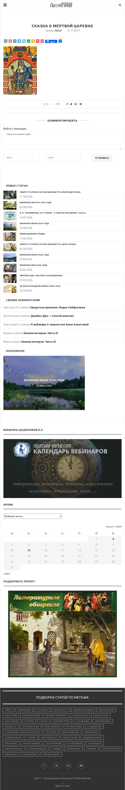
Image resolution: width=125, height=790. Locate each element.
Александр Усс (60, 710)
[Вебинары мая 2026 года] (9, 268)
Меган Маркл (11, 743)
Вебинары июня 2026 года (34, 254)
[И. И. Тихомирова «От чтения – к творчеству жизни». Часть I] (9, 215)
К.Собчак (31, 738)
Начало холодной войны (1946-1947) (40, 286)
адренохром (11, 754)
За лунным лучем (30, 727)
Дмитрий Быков (103, 721)
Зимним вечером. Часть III (40, 333)
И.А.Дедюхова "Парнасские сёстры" (22, 732)
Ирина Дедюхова (70, 732)
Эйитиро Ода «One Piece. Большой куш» (41, 275)
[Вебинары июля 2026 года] (9, 226)
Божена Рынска (80, 715)
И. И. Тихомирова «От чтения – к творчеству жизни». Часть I (53, 213)
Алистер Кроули (106, 710)
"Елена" (8, 710)
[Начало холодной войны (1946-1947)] (9, 289)
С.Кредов (56, 749)
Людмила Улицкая (92, 738)
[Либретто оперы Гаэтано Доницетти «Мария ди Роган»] (9, 195)
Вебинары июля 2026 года (34, 223)
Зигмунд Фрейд (74, 727)
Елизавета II (10, 727)
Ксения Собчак (70, 738)
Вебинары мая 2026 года (33, 265)
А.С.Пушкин (42, 710)
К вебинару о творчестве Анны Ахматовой (60, 324)
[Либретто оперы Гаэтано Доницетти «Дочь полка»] (9, 247)
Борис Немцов (12, 721)
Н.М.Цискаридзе (53, 743)
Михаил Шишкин (31, 743)
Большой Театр (100, 715)
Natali (58, 30)
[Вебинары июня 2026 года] (9, 257)
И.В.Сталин (51, 732)
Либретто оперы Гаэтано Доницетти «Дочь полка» (48, 244)
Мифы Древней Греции (32, 234)
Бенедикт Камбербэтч (56, 715)
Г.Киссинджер (82, 721)
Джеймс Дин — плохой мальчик (52, 315)
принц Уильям (30, 754)
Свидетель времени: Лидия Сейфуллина (57, 307)
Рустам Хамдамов (37, 749)
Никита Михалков (14, 749)
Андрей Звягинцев (31, 715)
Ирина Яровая (91, 732)
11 (29, 550)
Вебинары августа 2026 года (35, 202)
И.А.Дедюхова (94, 727)
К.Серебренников (13, 738)
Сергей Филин (73, 749)
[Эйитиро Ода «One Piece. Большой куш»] (9, 278)
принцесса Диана (51, 754)
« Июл (7, 574)
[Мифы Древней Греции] (9, 236)
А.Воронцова (24, 710)
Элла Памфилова (110, 749)
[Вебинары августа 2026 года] (9, 205)
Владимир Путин (61, 721)
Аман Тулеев (11, 715)
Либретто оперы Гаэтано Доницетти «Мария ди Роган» (50, 192)
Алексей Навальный (83, 710)
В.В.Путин (29, 721)
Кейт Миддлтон (49, 738)
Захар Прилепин (52, 727)
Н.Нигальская (94, 743)
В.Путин (43, 721)
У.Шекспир (91, 749)
